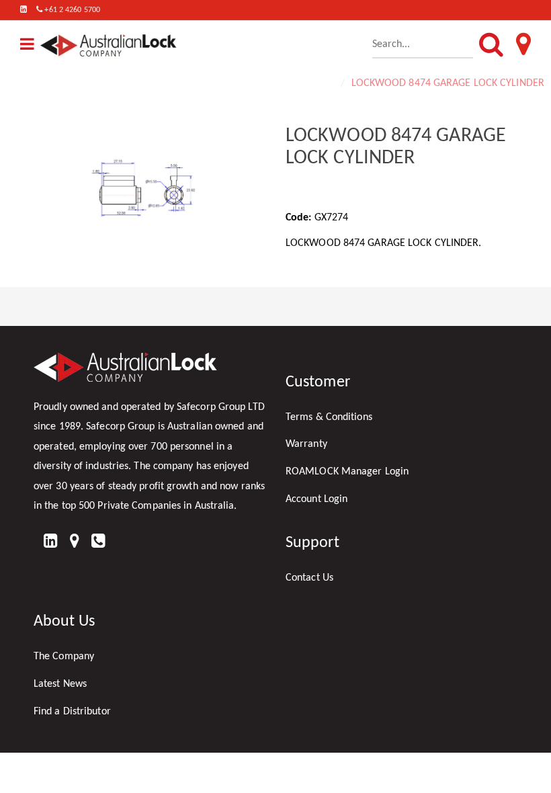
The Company (64, 656)
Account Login (316, 499)
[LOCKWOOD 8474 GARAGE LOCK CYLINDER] (150, 200)
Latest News (60, 684)
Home (321, 83)
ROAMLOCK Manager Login (347, 471)
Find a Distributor (72, 711)
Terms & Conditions (329, 417)
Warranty (306, 444)
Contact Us (309, 578)
